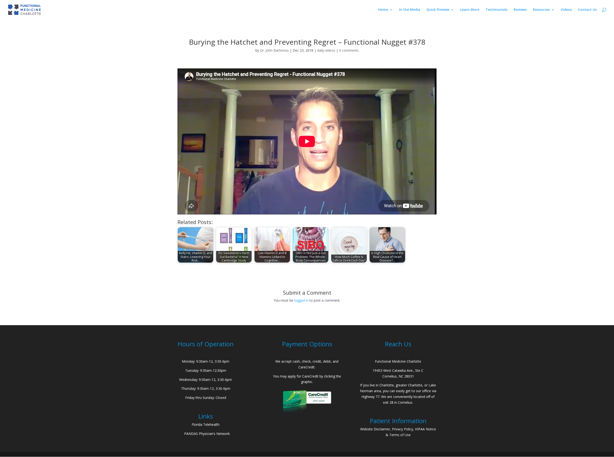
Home (383, 10)
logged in (301, 300)
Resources (541, 10)
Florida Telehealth (205, 424)
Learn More (469, 10)
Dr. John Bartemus (274, 50)
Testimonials (496, 10)
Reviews (520, 10)
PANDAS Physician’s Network (207, 433)
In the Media (409, 10)
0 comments (349, 50)
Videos (566, 10)
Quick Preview (437, 10)
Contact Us (587, 10)
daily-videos (326, 50)
